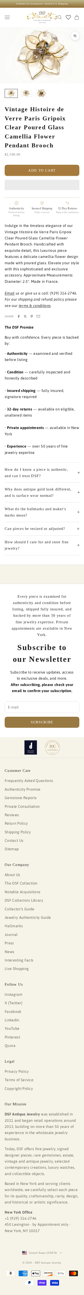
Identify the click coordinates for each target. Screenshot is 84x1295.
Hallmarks (14, 926)
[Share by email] (38, 316)
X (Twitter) (14, 1003)
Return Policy (16, 823)
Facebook (13, 1011)
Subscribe (42, 722)
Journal (11, 934)
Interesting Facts (19, 960)
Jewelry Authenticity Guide (28, 917)
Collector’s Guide (19, 909)
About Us (12, 875)
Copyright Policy (19, 1088)
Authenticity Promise (22, 789)
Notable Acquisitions (22, 892)
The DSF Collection (21, 883)
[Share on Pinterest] (32, 316)
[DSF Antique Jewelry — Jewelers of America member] (30, 747)
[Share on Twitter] (25, 316)
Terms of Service (19, 1080)
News (9, 952)
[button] (42, 185)
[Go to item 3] (41, 93)
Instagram (13, 994)
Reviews (12, 815)
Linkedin (12, 1020)
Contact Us (14, 840)
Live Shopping (17, 968)
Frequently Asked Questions (29, 780)
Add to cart (42, 170)
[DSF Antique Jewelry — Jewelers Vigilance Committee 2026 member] (52, 747)
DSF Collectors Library (24, 900)
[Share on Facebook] (19, 316)
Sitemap (12, 849)
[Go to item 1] (11, 93)
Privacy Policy (17, 1071)
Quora (10, 1045)
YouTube (12, 1028)
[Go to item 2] (26, 93)
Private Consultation (22, 806)
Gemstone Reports (21, 798)
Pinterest (12, 1037)
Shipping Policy (18, 832)
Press (9, 943)
